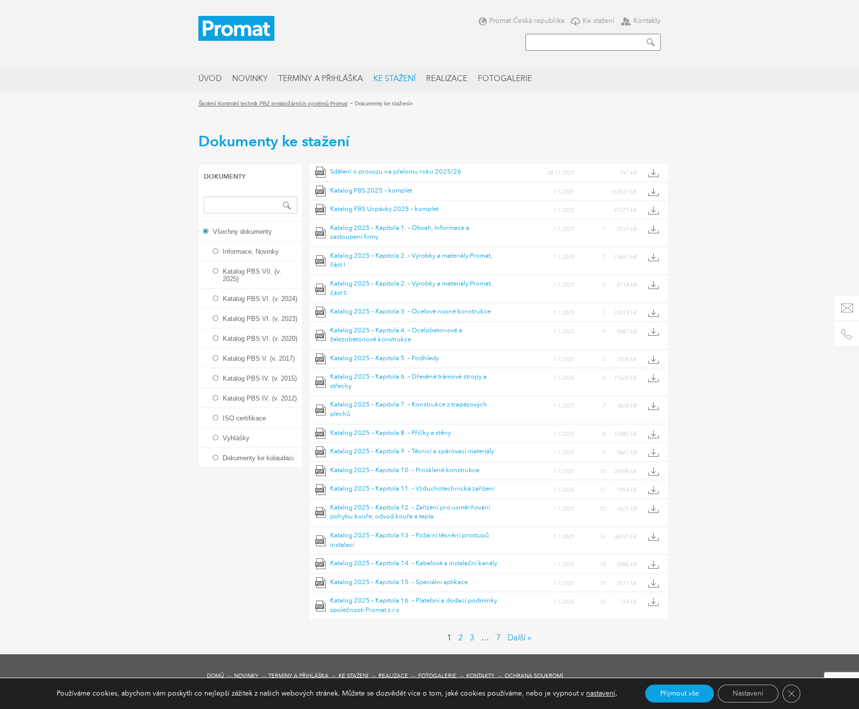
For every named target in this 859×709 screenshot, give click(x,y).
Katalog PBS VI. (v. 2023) (260, 318)
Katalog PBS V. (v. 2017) (259, 358)
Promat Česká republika (526, 20)
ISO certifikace (244, 418)
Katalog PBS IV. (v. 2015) (260, 378)
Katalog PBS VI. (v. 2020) (260, 338)
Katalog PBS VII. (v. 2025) (252, 275)
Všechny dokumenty (242, 231)
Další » (519, 638)
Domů (215, 676)
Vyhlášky (236, 438)
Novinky (250, 79)
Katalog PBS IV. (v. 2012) (260, 398)
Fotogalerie (505, 79)
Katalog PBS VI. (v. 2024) (260, 299)
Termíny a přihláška (320, 79)
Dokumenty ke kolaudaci (258, 458)
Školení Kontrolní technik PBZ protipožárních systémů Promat (272, 103)
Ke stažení (598, 20)
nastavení (600, 693)
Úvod (210, 79)
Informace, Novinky (251, 251)
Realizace (446, 79)
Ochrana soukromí (534, 676)
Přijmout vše (679, 693)
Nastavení (748, 693)
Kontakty (647, 20)
